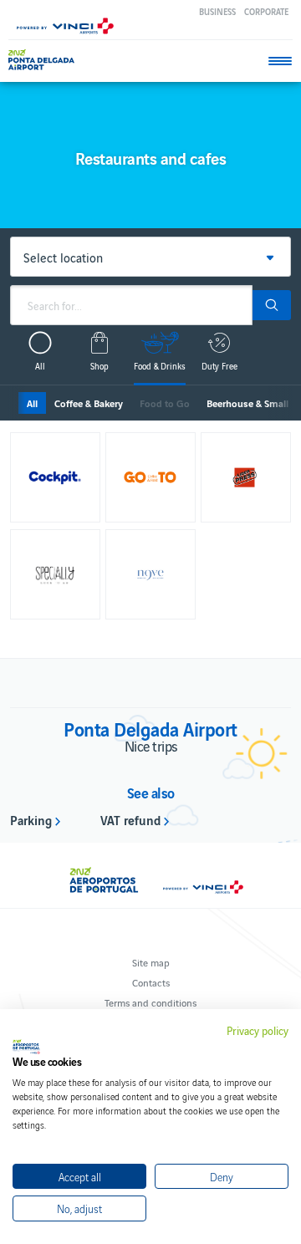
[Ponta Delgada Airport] (41, 59)
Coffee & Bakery (88, 402)
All (32, 402)
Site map (151, 962)
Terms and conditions (150, 1002)
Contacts (151, 982)
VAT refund (130, 819)
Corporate (266, 11)
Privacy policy (257, 1031)
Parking (31, 819)
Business (217, 11)
